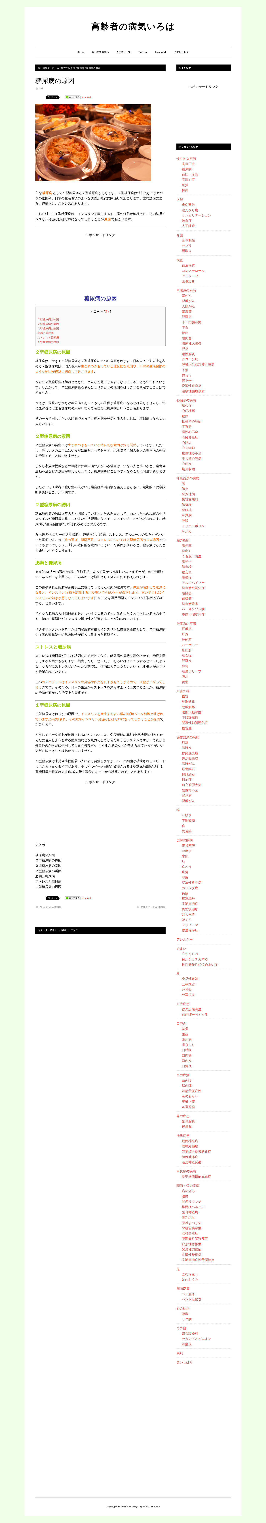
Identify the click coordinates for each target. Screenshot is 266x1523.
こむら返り (190, 1274)
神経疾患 (182, 1136)
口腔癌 (187, 1055)
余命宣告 (188, 205)
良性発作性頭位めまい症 (200, 964)
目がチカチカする (195, 959)
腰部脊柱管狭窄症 (195, 1239)
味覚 (185, 1029)
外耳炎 (187, 989)
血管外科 (182, 691)
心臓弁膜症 (190, 437)
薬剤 (179, 1353)
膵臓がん (188, 301)
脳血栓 (187, 567)
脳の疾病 (182, 540)
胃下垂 (187, 380)
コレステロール (193, 271)
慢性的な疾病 (186, 158)
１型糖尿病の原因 (48, 342)
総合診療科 (190, 1333)
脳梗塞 (187, 545)
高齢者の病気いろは (133, 26)
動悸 (185, 416)
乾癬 (185, 877)
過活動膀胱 (190, 758)
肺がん (187, 531)
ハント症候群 (191, 1299)
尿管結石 (188, 769)
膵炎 (185, 349)
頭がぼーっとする (195, 1014)
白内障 (187, 1080)
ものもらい (190, 1096)
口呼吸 (187, 1050)
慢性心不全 (190, 432)
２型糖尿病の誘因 (48, 328)
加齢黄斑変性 (191, 1091)
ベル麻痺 (188, 1294)
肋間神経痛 (190, 1141)
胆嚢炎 (187, 661)
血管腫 (187, 728)
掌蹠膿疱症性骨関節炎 (198, 1260)
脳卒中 (187, 561)
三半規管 (188, 984)
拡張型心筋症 (191, 421)
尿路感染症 (190, 753)
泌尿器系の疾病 (187, 737)
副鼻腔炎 (188, 1121)
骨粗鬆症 (188, 1217)
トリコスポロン (193, 526)
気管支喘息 (190, 499)
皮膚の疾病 (184, 840)
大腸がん (188, 306)
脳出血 (187, 551)
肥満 (185, 185)
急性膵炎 (188, 354)
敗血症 (187, 221)
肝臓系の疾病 (186, 624)
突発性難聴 (190, 979)
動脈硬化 (188, 701)
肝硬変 (187, 639)
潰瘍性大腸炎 (191, 343)
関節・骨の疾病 (187, 1186)
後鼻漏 (187, 1127)
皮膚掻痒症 (190, 930)
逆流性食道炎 (191, 386)
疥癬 (185, 872)
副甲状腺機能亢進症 (196, 1177)
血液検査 (188, 265)
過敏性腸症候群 (193, 391)
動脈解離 (188, 707)
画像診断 (188, 281)
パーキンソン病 (193, 609)
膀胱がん (188, 764)
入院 (179, 199)
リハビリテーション (196, 215)
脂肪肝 (187, 650)
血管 (185, 696)
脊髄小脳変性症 (193, 614)
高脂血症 (188, 180)
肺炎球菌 (188, 494)
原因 (155, 907)
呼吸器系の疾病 (187, 478)
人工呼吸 (188, 226)
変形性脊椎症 (191, 1244)
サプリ (187, 246)
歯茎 (185, 1034)
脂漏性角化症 (191, 882)
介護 (179, 235)
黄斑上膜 (188, 1102)
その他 (181, 1328)
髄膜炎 (187, 593)
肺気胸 (187, 515)
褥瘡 (185, 893)
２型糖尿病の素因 (48, 323)
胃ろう (187, 375)
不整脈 (187, 427)
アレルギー (184, 939)
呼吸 (185, 520)
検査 (179, 260)
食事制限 (188, 240)
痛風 (185, 742)
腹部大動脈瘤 (191, 712)
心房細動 (188, 448)
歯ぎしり (188, 1045)
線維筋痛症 (190, 1157)
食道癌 (187, 831)
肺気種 (187, 505)
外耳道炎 (188, 995)
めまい (181, 948)
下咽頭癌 (188, 820)
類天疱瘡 (188, 914)
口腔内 (181, 1023)
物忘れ (187, 572)
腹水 (185, 676)
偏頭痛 (187, 599)
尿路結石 (188, 774)
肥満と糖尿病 (45, 332)
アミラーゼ (190, 276)
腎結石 (187, 795)
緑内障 (187, 1086)
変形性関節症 (191, 1249)
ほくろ (187, 920)
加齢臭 (187, 1344)
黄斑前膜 (188, 1107)
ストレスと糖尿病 (48, 337)
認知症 (187, 577)
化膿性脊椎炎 (191, 1254)
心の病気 (182, 1308)
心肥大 (187, 442)
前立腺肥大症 (191, 785)
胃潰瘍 (187, 311)
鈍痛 (185, 190)
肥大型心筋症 (191, 458)
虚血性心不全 (191, 453)
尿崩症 (187, 780)
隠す (107, 311)
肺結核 (187, 510)
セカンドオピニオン (196, 1339)
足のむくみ (190, 1279)
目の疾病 (182, 1075)
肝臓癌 (187, 629)
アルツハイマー (193, 583)
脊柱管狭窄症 (191, 1228)
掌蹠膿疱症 (190, 904)
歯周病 (187, 1039)
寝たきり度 (190, 210)
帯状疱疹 (188, 845)
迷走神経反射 (191, 1162)
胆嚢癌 (187, 317)
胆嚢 (185, 666)
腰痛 (185, 1196)
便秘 (185, 333)
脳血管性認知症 (193, 588)
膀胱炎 (187, 748)
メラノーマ (190, 925)
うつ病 (187, 1319)
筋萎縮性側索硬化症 (196, 1152)
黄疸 (185, 682)
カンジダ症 (190, 888)
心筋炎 (187, 464)
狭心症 (187, 405)
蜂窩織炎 (188, 898)
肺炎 (185, 489)
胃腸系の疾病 (186, 290)
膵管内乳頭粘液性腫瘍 (198, 364)
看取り (187, 251)
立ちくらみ (190, 954)
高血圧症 (188, 164)
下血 (185, 327)
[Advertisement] (100, 263)
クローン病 (190, 359)
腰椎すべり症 (191, 1223)
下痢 (185, 370)
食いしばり (184, 1362)
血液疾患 (182, 1004)
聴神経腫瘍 (190, 1146)
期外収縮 (188, 469)
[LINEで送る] (73, 97)
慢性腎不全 (190, 790)
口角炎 (187, 1066)
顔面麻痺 (182, 1289)
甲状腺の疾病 (186, 1171)
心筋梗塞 (188, 411)
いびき (187, 815)
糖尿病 (58, 907)
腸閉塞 (187, 338)
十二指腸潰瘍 (191, 322)
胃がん (187, 296)
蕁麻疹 (187, 851)
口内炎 (187, 1061)
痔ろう (187, 867)
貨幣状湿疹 (190, 909)
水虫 (185, 856)
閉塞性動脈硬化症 (195, 723)
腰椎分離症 (190, 1233)
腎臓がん (188, 801)
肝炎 (185, 634)
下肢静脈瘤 (190, 717)
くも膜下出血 (191, 556)
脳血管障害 (190, 604)
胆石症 (187, 655)
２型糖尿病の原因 (48, 319)
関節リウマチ (191, 1202)
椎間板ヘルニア (193, 1207)
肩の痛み (188, 1191)
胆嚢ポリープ (191, 671)
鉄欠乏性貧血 (191, 1009)
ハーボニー (190, 645)
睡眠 (185, 1314)
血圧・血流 (190, 174)
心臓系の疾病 (186, 400)
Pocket (86, 97)
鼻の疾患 (182, 1116)
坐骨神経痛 (190, 1212)
